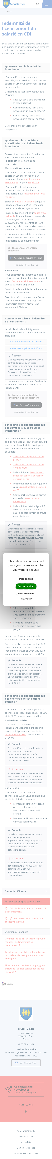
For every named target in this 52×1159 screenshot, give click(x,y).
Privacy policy (26, 599)
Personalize (26, 579)
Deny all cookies (26, 593)
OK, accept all (26, 586)
